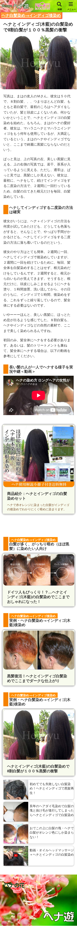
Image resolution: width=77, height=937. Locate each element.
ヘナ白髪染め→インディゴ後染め (31, 15)
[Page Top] (70, 925)
